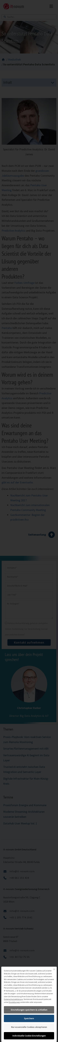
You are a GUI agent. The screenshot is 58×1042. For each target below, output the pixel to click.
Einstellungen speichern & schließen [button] (29, 1009)
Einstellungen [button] (14, 1002)
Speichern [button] (29, 1018)
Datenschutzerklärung (13, 999)
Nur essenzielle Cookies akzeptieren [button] (29, 1027)
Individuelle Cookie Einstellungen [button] (29, 1035)
